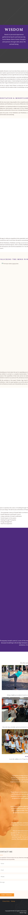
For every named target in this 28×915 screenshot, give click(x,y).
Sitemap (13, 901)
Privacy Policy (6, 901)
